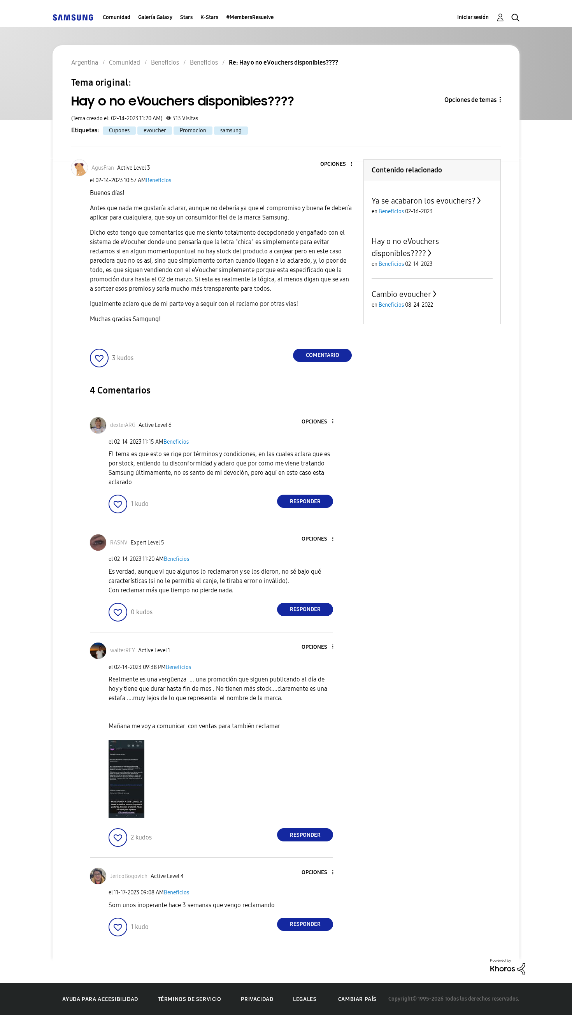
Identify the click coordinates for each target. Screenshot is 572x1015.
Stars (186, 17)
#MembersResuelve (250, 17)
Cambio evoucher (401, 294)
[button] (338, 164)
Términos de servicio (189, 999)
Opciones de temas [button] (470, 100)
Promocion (193, 130)
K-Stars (209, 17)
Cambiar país (357, 999)
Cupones (119, 130)
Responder (305, 501)
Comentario (322, 355)
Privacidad (257, 999)
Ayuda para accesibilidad (100, 999)
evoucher (155, 130)
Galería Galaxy (155, 17)
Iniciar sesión (473, 17)
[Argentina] (73, 17)
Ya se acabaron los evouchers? (423, 200)
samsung (231, 130)
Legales (304, 999)
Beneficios (158, 180)
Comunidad (116, 17)
